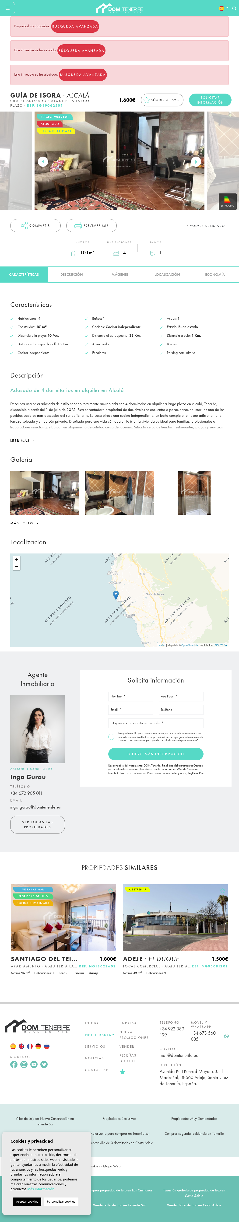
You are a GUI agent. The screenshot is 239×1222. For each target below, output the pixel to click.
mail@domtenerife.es (179, 1055)
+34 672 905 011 (26, 793)
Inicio (91, 1023)
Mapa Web (112, 1166)
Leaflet (161, 645)
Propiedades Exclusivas (119, 1118)
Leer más (20, 440)
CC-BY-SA (221, 645)
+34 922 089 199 (172, 1032)
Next (196, 162)
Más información (40, 1189)
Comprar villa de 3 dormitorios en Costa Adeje (119, 1142)
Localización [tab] (167, 274)
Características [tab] (24, 274)
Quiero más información (155, 754)
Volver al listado (207, 226)
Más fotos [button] (22, 523)
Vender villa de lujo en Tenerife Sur (119, 1205)
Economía (215, 274)
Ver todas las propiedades (37, 825)
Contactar (96, 1070)
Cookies (94, 1166)
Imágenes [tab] (120, 274)
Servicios (95, 1046)
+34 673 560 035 (203, 1036)
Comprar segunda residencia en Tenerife (194, 1133)
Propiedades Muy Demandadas (194, 1118)
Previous (43, 162)
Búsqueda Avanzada (75, 26)
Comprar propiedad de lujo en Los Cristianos (119, 1190)
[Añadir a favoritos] (110, 890)
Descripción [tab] (71, 274)
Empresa (128, 1023)
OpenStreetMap (190, 645)
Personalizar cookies (61, 1201)
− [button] (16, 567)
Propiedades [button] (98, 1035)
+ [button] (16, 560)
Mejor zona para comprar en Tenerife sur (119, 1133)
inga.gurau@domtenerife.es (35, 807)
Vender (127, 1046)
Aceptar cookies (27, 1201)
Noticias (94, 1058)
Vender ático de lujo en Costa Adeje (194, 1205)
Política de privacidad (153, 737)
